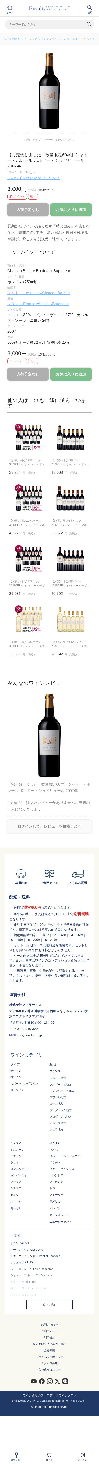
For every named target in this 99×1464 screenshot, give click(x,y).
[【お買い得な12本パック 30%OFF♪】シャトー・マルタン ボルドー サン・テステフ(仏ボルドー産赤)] (28, 498)
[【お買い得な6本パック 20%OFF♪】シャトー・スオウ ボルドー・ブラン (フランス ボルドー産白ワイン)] (70, 619)
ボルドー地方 (58, 1078)
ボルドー (78, 39)
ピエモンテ (17, 1156)
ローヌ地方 (56, 1103)
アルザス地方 (58, 1123)
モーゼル (15, 1208)
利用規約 (49, 1337)
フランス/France (21, 304)
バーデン (15, 1202)
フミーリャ (56, 1194)
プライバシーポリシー (49, 1356)
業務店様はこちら (49, 1369)
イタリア (15, 1142)
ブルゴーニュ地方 (61, 1084)
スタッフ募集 (49, 1363)
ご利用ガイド (49, 1331)
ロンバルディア (20, 1169)
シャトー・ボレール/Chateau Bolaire (38, 293)
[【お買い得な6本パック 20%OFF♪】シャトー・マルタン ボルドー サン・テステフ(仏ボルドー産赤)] (70, 498)
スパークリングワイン (24, 1083)
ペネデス (55, 1162)
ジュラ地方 (56, 1129)
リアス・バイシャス (62, 1169)
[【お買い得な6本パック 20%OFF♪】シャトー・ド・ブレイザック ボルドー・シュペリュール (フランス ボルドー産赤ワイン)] (70, 437)
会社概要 (49, 1350)
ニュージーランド (61, 1221)
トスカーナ (17, 1149)
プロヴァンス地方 (61, 1116)
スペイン (55, 1142)
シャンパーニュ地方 (62, 1091)
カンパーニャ (18, 1175)
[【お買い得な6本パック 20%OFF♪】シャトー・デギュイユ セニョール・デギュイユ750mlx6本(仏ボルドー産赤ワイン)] (70, 558)
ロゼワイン (17, 1090)
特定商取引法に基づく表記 (49, 1344)
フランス (63, 39)
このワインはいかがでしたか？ (33, 178)
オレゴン (55, 1208)
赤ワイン (15, 1070)
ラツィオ (15, 1162)
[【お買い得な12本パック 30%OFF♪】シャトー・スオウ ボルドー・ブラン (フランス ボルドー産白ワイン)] (28, 619)
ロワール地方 (58, 1097)
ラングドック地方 (61, 1110)
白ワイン (15, 1077)
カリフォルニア (59, 1214)
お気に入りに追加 (71, 210)
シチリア (15, 1188)
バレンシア (56, 1175)
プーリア (15, 1181)
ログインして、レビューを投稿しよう (50, 826)
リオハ (54, 1149)
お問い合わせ (49, 1324)
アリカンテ (56, 1181)
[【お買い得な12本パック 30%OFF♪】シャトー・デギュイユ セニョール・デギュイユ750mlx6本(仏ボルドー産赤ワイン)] (28, 558)
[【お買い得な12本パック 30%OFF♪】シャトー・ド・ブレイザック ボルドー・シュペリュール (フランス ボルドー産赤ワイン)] (28, 437)
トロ (52, 1188)
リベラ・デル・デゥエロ (65, 1156)
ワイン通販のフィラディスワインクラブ (29, 39)
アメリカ (55, 1201)
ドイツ (14, 1195)
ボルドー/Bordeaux (52, 304)
